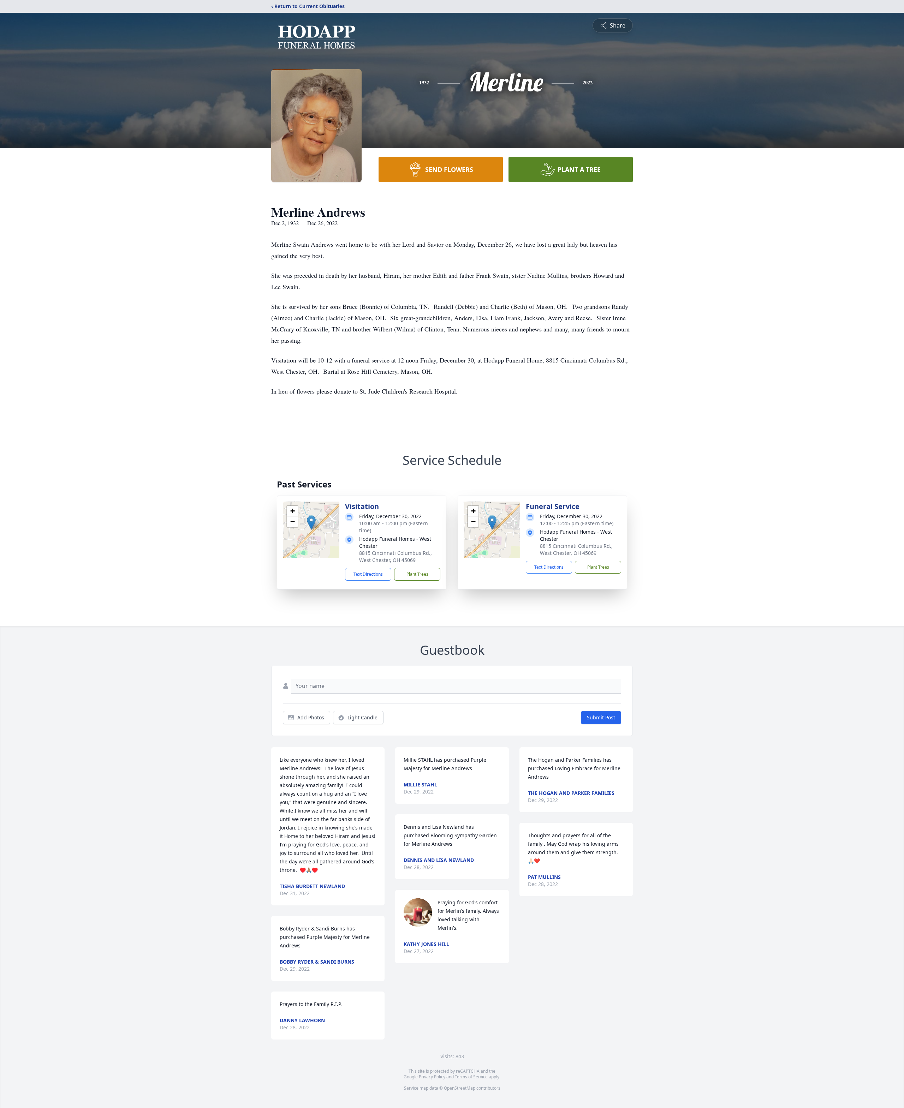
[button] (311, 522)
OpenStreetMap (459, 1088)
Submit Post (601, 717)
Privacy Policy (432, 1077)
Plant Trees (417, 574)
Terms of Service (471, 1077)
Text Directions (368, 574)
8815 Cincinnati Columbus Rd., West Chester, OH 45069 (395, 556)
